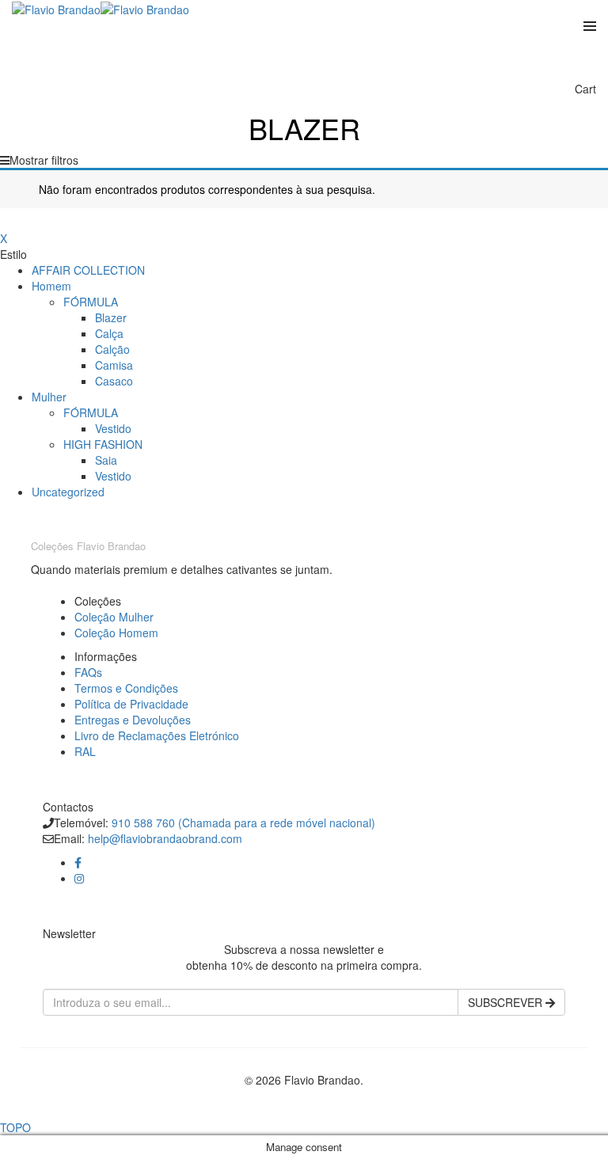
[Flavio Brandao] (56, 8)
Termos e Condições (126, 688)
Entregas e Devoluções (132, 720)
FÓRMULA (90, 302)
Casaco (114, 381)
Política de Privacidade (131, 704)
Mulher (49, 397)
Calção (112, 349)
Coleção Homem (116, 632)
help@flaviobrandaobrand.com (165, 838)
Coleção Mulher (114, 617)
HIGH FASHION (102, 444)
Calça (109, 333)
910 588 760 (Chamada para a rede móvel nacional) (243, 822)
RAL (85, 751)
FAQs (88, 672)
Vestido (113, 428)
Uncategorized (68, 492)
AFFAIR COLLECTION (88, 270)
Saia (106, 460)
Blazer (111, 317)
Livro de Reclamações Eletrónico (156, 735)
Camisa (114, 365)
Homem (51, 286)
